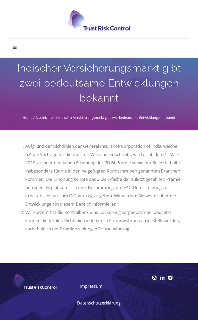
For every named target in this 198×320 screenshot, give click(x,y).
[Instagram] (154, 278)
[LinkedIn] (162, 278)
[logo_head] (99, 12)
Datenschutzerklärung (99, 303)
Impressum (91, 286)
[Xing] (170, 278)
